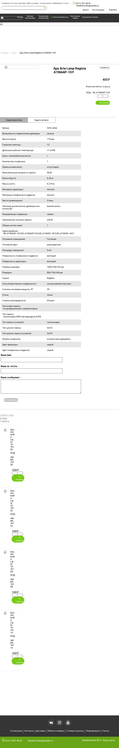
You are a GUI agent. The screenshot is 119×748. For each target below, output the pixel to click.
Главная (4, 53)
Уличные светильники (30, 17)
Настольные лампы (75, 17)
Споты (65, 17)
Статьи (66, 3)
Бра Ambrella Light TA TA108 (12, 561)
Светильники (58, 17)
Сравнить (104, 67)
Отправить (10, 400)
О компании (6, 3)
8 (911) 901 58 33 (82, 3)
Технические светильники (43, 17)
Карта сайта (109, 740)
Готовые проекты (46, 3)
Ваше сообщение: (10, 377)
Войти (86, 9)
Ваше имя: (6, 355)
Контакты (14, 3)
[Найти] (45, 8)
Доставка (22, 3)
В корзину (104, 102)
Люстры (20, 17)
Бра (51, 17)
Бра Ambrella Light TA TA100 (12, 439)
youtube (68, 722)
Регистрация (98, 9)
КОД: (88, 92)
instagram (59, 722)
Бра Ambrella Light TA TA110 (12, 622)
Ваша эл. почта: (9, 366)
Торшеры (85, 17)
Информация (58, 3)
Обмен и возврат (32, 3)
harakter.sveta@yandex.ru (87, 6)
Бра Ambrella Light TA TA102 (12, 500)
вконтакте (51, 722)
